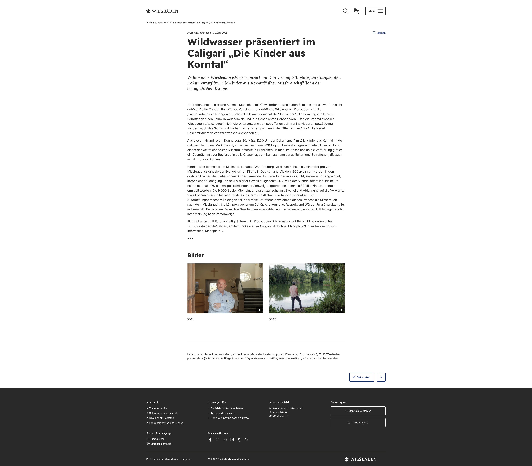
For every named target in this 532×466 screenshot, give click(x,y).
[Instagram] (217, 439)
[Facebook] (210, 439)
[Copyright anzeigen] (258, 309)
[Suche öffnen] (345, 11)
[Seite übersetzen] (356, 11)
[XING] (239, 439)
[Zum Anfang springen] (381, 377)
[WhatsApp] (246, 439)
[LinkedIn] (231, 439)
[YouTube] (224, 439)
